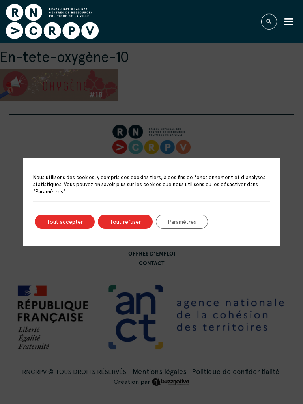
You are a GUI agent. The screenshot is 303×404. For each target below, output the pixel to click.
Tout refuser (125, 222)
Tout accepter (65, 222)
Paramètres (182, 222)
